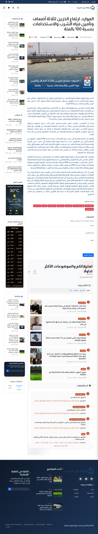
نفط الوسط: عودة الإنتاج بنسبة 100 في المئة (12, 91)
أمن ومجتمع (58, 37)
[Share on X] (34, 37)
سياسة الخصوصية (29, 524)
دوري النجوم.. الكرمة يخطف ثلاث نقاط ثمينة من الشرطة (67, 373)
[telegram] (80, 479)
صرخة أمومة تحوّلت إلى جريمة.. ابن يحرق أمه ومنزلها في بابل (66, 323)
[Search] (18, 8)
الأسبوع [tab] (82, 290)
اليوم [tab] (88, 290)
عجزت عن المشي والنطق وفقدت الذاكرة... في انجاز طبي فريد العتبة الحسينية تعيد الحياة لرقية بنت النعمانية (66, 356)
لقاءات (76, 493)
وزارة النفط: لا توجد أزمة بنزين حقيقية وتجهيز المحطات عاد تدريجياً (12, 44)
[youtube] (86, 479)
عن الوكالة (50, 524)
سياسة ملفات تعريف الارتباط (14, 524)
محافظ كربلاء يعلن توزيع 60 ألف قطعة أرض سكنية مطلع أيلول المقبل (57, 400)
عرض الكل (34, 272)
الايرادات (44, 206)
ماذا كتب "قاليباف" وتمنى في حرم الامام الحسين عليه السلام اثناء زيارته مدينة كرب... (12, 303)
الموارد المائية (89, 206)
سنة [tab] (70, 290)
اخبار (92, 489)
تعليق (92, 240)
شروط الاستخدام (40, 524)
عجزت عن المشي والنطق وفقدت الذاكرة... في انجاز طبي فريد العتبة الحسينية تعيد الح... (13, 338)
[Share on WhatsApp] (32, 37)
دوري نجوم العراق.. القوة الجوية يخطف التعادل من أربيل (12, 24)
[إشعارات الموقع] (9, 8)
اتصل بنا (75, 1)
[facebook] (91, 479)
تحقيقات (75, 489)
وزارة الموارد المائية (78, 206)
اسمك (92, 225)
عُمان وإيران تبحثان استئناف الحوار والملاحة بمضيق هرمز (13, 68)
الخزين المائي (89, 209)
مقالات (76, 496)
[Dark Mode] (13, 8)
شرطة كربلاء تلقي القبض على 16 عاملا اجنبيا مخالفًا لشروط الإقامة (66, 339)
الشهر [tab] (76, 290)
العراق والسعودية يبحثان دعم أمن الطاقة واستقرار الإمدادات (13, 80)
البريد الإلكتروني (89, 233)
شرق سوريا (68, 206)
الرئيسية (93, 1)
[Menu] (4, 8)
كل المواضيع (85, 1)
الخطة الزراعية (52, 206)
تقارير (92, 496)
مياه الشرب (61, 206)
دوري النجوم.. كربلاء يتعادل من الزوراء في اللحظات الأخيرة (12, 101)
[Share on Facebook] (36, 37)
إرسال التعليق (88, 255)
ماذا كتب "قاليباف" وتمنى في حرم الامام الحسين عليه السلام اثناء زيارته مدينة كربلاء (65, 307)
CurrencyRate (19, 288)
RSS (69, 1)
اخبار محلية (90, 493)
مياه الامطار (37, 206)
